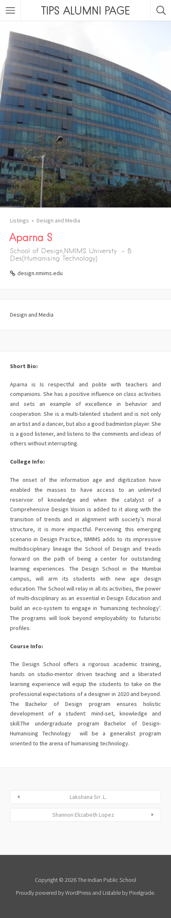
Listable (112, 892)
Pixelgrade (141, 892)
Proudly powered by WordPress (53, 892)
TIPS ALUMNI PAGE (85, 10)
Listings (19, 220)
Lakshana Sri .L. (88, 797)
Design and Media (58, 220)
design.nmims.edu (40, 273)
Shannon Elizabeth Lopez (83, 814)
